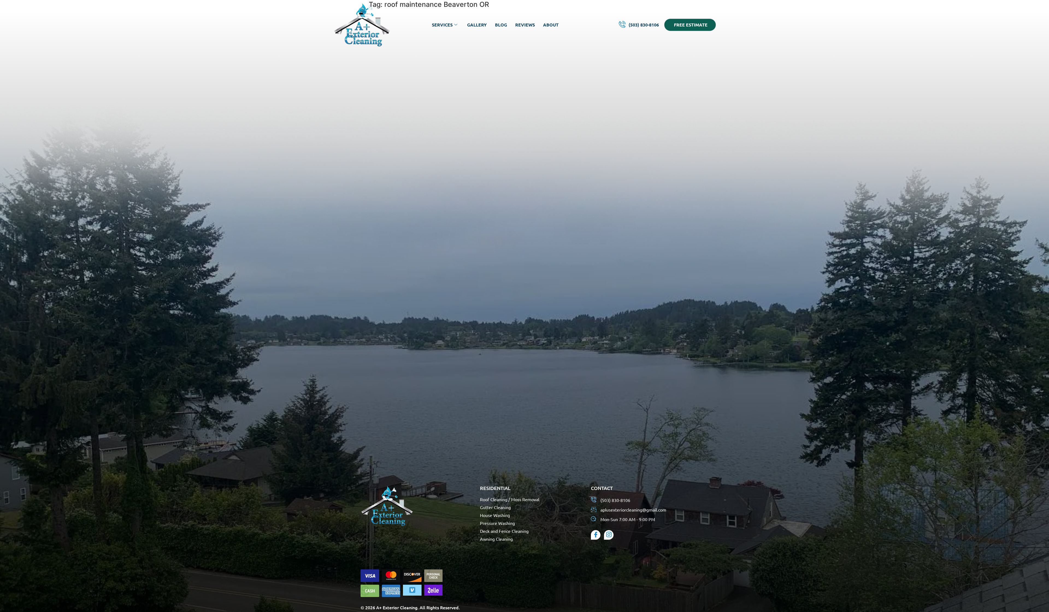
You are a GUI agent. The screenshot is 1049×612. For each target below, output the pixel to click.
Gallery (477, 25)
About (551, 25)
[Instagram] (609, 535)
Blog (501, 25)
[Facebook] (595, 535)
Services (442, 25)
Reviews (525, 25)
